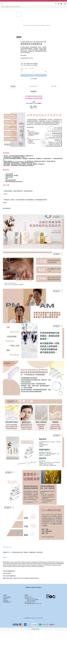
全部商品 (3, 6)
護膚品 (11, 6)
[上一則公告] (1, 0)
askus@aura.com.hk (31, 635)
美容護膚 (7, 6)
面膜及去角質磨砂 (16, 6)
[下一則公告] (65, 0)
